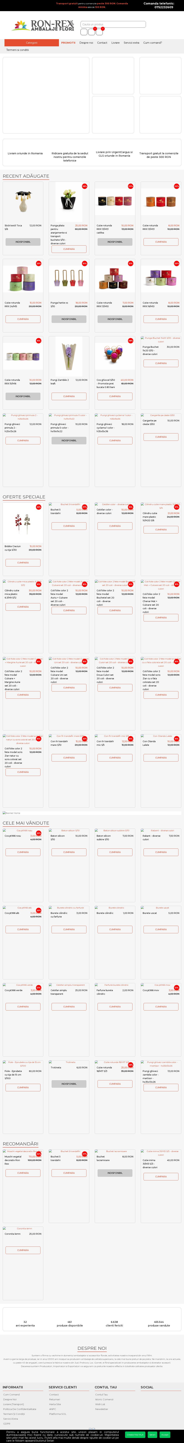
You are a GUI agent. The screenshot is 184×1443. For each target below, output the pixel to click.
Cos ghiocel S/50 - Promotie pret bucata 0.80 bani (106, 383)
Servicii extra (131, 42)
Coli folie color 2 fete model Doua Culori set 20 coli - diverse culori (105, 674)
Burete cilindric (105, 913)
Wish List (100, 1404)
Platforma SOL (57, 1413)
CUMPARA (69, 249)
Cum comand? (152, 42)
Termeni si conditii (17, 50)
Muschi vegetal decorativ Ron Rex (13, 1160)
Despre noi (86, 42)
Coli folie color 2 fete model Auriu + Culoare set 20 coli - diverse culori (59, 597)
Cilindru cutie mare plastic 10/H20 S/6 (150, 517)
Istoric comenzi (104, 1399)
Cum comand (11, 1394)
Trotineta (56, 1067)
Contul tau (101, 1394)
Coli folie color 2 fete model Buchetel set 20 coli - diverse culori (105, 597)
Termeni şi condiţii (14, 1413)
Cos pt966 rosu (13, 835)
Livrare (115, 42)
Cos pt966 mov (151, 990)
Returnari (54, 1399)
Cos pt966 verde (13, 990)
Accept (165, 1434)
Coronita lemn (12, 1233)
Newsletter (101, 1409)
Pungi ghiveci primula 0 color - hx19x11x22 (60, 428)
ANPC (52, 1409)
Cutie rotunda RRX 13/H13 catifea (104, 229)
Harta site (55, 1404)
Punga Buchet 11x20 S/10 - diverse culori (151, 350)
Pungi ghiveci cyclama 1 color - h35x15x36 (106, 428)
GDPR (6, 1423)
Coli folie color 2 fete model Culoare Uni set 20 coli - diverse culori (59, 674)
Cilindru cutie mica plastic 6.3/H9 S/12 (12, 594)
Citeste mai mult (135, 1434)
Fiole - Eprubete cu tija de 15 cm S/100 (13, 1075)
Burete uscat (150, 913)
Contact (102, 42)
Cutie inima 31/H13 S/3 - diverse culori (150, 1164)
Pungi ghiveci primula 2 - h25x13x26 (12, 428)
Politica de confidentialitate (19, 1409)
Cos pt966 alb (12, 913)
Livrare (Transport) (13, 1404)
